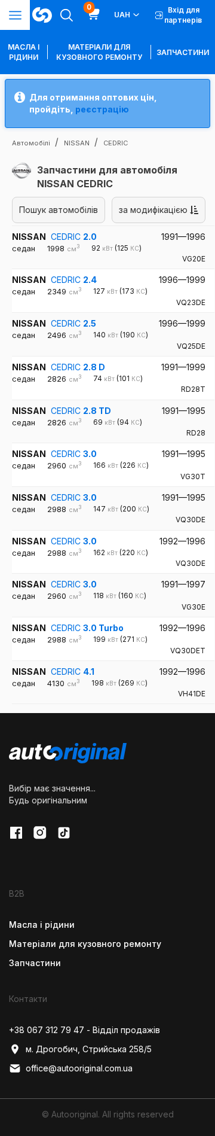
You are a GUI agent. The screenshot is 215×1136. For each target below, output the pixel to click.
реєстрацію (102, 109)
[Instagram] (40, 833)
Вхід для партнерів (183, 15)
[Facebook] (16, 833)
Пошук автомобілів (58, 210)
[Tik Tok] (64, 833)
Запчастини (182, 52)
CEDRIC (74, 237)
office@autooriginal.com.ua (79, 1068)
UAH (122, 14)
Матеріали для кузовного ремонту (99, 52)
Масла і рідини (42, 924)
